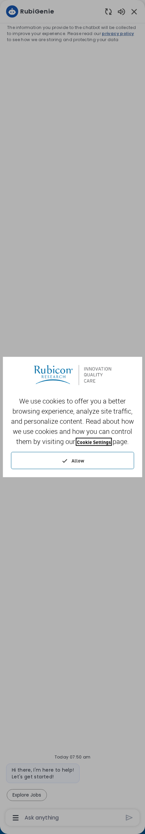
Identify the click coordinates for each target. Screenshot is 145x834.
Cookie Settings (94, 442)
